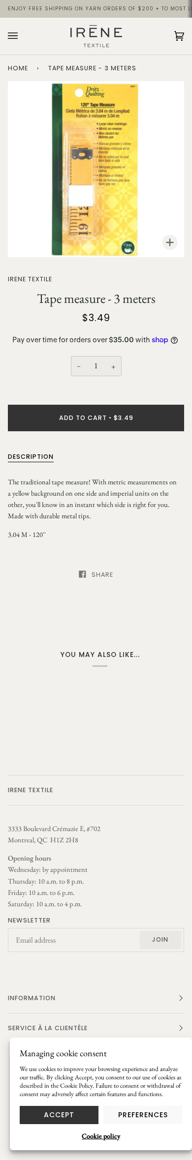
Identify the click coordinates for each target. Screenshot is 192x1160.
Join (160, 939)
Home (18, 68)
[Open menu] (22, 36)
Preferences (143, 1115)
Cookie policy (101, 1135)
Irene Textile (30, 279)
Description (31, 456)
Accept (59, 1115)
